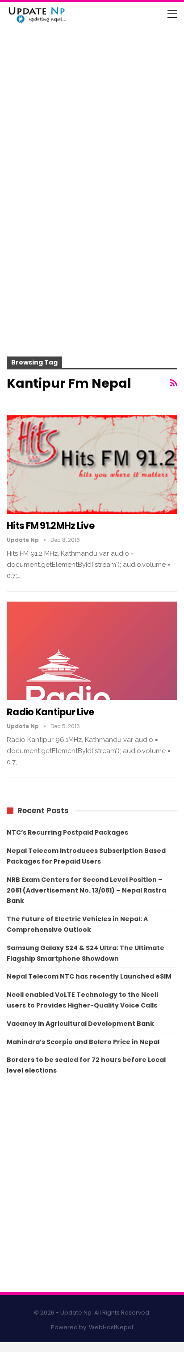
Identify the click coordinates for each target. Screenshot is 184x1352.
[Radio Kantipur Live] (92, 651)
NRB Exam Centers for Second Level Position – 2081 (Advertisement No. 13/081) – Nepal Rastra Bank (86, 890)
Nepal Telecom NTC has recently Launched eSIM (89, 976)
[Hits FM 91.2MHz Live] (92, 464)
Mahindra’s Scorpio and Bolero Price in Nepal (83, 1041)
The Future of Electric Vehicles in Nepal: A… (105, 44)
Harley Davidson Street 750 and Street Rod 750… (103, 149)
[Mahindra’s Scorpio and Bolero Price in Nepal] (26, 86)
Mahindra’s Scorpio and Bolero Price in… (110, 79)
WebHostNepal (111, 1327)
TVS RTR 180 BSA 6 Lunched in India (106, 111)
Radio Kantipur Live (50, 711)
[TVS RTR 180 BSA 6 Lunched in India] (26, 121)
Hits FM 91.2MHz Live (50, 525)
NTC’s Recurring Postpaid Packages (67, 832)
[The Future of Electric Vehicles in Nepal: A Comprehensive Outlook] (26, 51)
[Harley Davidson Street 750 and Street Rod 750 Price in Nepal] (26, 156)
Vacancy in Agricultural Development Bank (80, 1023)
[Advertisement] (92, 264)
